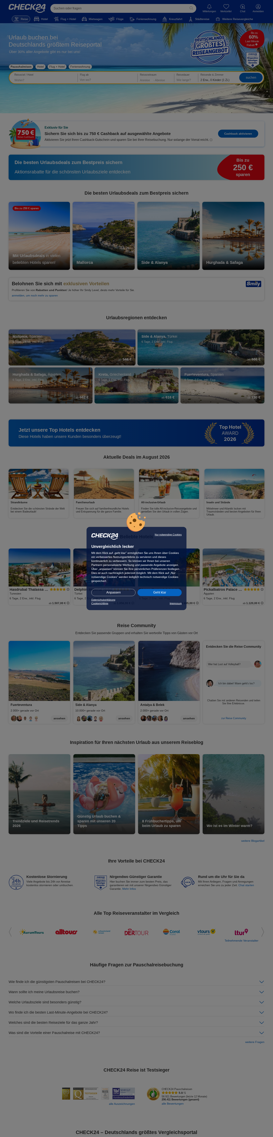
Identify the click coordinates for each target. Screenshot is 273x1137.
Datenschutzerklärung (103, 600)
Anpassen (113, 592)
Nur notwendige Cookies (168, 534)
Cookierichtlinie (99, 603)
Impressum (176, 603)
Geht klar (159, 592)
